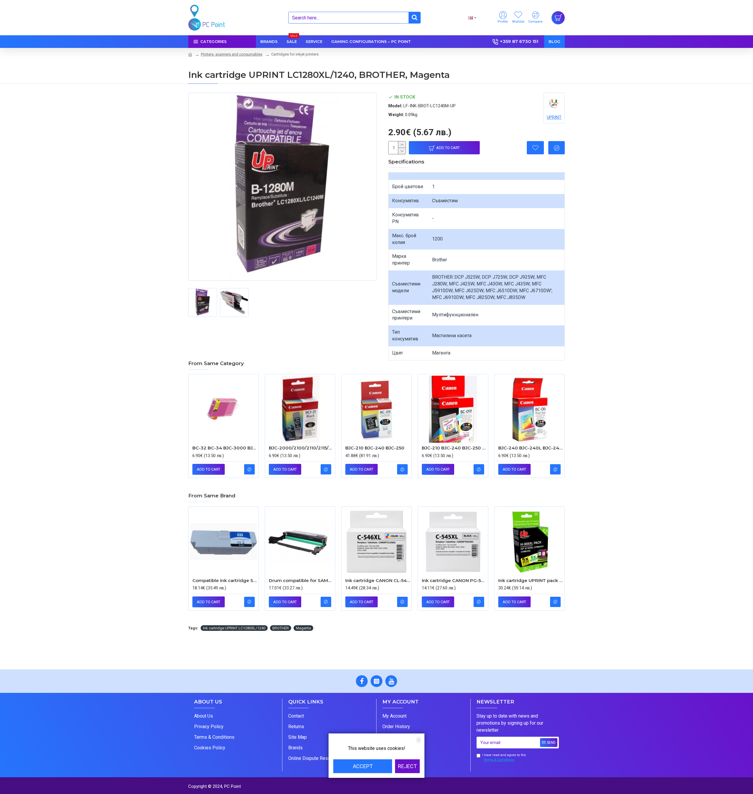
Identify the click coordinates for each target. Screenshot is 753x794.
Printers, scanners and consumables (231, 54)
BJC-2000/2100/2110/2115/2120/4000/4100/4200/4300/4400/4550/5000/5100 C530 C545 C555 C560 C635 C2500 (301, 448)
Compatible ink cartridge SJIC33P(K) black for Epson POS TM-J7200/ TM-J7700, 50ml (224, 580)
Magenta (303, 628)
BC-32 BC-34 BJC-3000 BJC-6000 (224, 448)
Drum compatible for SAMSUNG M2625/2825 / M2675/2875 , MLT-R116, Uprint (301, 580)
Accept (363, 766)
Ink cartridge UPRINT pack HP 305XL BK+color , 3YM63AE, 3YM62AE (530, 580)
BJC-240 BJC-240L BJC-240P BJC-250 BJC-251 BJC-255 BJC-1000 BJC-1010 (530, 448)
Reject (407, 766)
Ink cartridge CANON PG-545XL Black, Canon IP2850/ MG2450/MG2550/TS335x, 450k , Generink (454, 580)
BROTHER (280, 628)
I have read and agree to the (504, 757)
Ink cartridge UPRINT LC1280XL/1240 (234, 628)
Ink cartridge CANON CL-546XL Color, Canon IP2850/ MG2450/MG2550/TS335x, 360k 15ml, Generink (377, 580)
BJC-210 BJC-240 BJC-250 (374, 448)
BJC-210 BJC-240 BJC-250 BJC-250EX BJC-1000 (454, 448)
